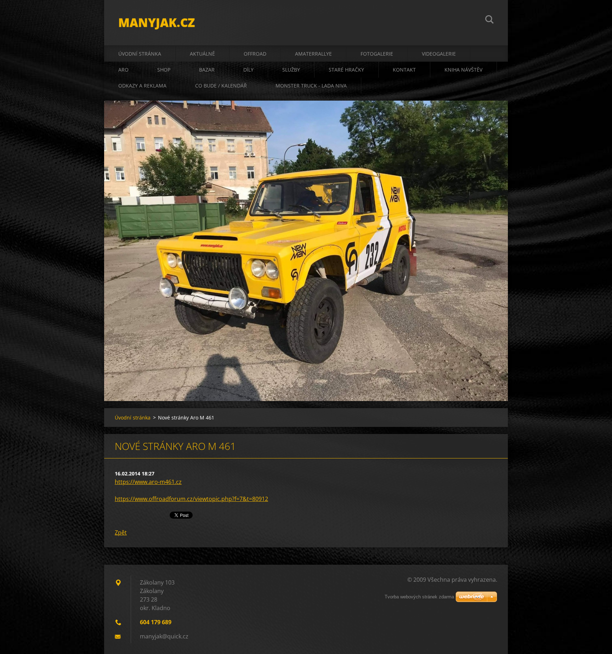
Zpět (121, 532)
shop (163, 69)
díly (248, 69)
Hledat (489, 20)
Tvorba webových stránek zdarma (419, 596)
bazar (207, 69)
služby (291, 69)
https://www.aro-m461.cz (148, 482)
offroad (255, 53)
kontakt (404, 69)
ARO (123, 69)
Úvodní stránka (139, 53)
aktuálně (202, 53)
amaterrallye (313, 53)
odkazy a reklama (142, 85)
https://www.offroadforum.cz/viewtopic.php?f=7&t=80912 (191, 499)
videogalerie (439, 53)
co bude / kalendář (221, 85)
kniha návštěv (463, 69)
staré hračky (346, 69)
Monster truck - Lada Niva (311, 85)
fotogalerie (377, 53)
